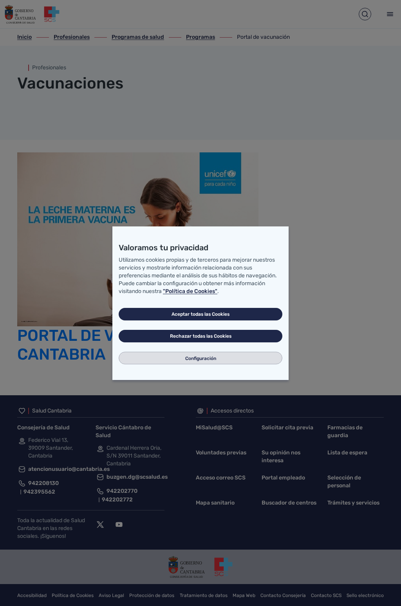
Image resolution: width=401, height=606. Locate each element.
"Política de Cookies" (190, 291)
